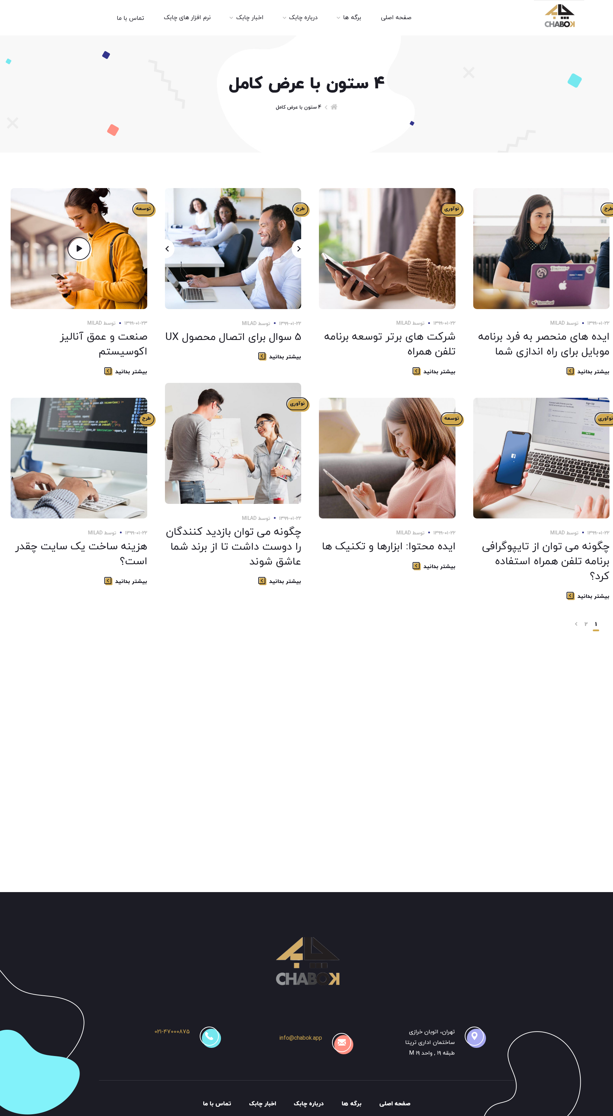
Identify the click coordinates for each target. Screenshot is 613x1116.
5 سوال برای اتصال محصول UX (233, 337)
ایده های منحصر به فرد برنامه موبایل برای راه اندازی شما (543, 344)
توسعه (143, 208)
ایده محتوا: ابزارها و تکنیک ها (388, 546)
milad (94, 323)
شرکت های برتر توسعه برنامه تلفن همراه (389, 344)
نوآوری (451, 208)
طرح (300, 208)
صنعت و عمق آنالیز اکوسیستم (103, 344)
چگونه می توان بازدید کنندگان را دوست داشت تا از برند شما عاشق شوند (233, 547)
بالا (52, 1096)
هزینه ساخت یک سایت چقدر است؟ (81, 554)
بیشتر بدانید (131, 372)
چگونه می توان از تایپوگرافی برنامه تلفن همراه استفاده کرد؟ (545, 561)
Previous (165, 248)
